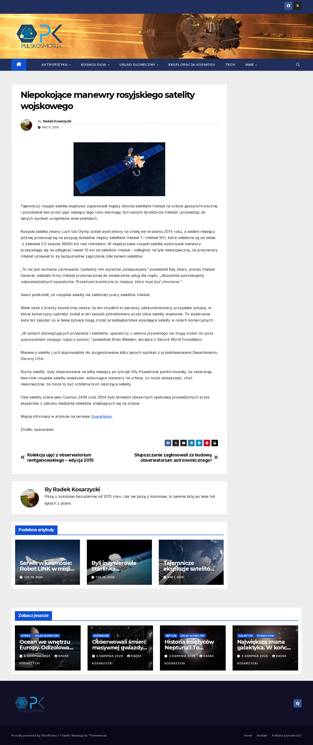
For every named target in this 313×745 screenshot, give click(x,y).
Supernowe (101, 635)
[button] (298, 64)
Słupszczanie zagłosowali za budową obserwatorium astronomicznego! (172, 457)
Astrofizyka (55, 65)
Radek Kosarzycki (57, 121)
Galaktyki (246, 635)
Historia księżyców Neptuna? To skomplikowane (189, 647)
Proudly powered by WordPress (34, 735)
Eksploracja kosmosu (191, 65)
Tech (230, 65)
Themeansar (97, 735)
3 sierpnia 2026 (182, 656)
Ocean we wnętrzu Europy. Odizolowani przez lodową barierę (47, 647)
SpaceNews (101, 416)
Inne (250, 65)
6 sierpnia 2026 (37, 656)
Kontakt (262, 735)
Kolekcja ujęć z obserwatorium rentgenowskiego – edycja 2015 (60, 457)
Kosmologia (94, 65)
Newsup (77, 735)
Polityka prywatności (287, 735)
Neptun (171, 635)
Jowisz (25, 635)
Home (248, 735)
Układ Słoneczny (137, 65)
